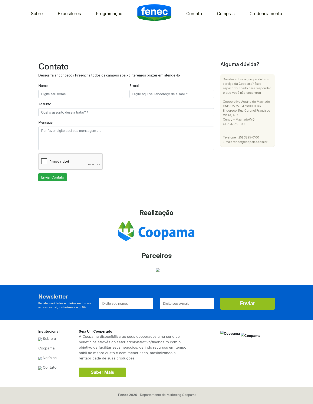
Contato (194, 13)
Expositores (69, 13)
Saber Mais (102, 372)
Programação (109, 13)
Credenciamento (266, 13)
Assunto (44, 104)
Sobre (37, 13)
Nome (43, 86)
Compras (226, 13)
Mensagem (46, 122)
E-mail (134, 86)
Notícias (49, 358)
